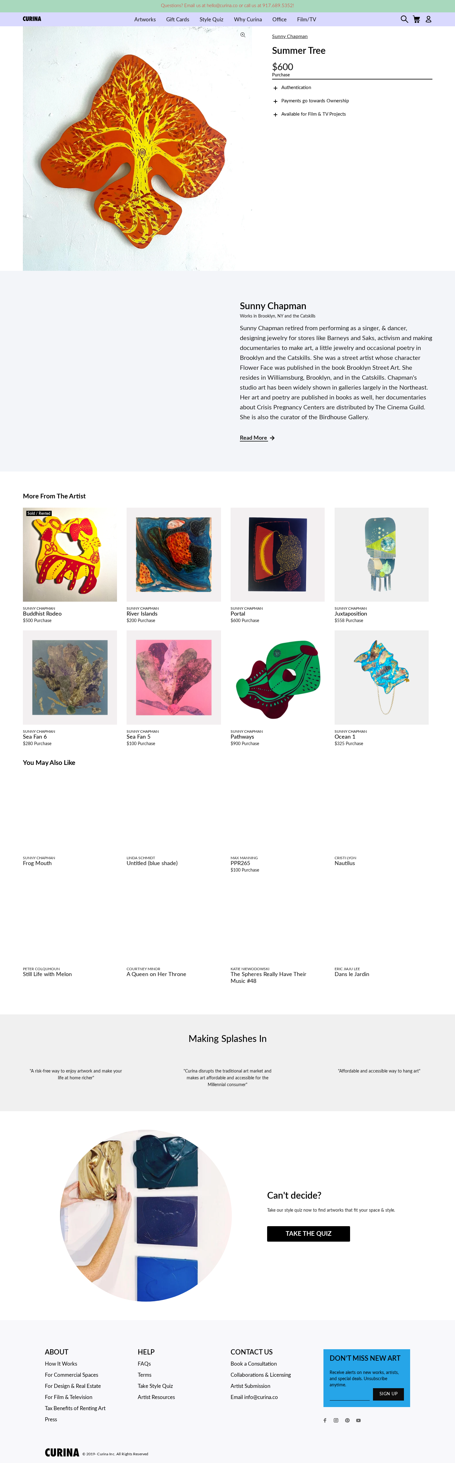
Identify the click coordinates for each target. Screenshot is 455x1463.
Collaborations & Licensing (261, 1375)
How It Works (61, 1364)
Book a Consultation (254, 1364)
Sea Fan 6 (35, 737)
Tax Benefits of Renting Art (75, 1408)
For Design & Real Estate (73, 1386)
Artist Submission (250, 1386)
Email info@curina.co (254, 1397)
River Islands (142, 614)
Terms (144, 1375)
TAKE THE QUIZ (309, 1234)
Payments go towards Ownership (315, 101)
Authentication (296, 87)
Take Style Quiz (155, 1386)
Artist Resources (156, 1397)
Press (51, 1419)
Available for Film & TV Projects (313, 114)
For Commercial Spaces (71, 1375)
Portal (238, 614)
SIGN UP (388, 1394)
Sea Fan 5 (138, 737)
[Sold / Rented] (70, 554)
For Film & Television (68, 1397)
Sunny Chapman (290, 36)
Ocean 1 (345, 737)
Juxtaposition (351, 614)
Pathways (242, 737)
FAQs (144, 1364)
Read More (254, 438)
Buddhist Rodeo (42, 614)
